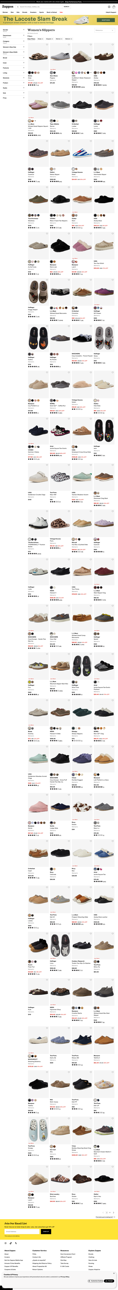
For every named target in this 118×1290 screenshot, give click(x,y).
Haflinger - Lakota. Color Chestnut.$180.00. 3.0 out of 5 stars (38, 907)
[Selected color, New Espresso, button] (95, 72)
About (6, 1254)
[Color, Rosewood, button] (32, 261)
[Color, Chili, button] (101, 120)
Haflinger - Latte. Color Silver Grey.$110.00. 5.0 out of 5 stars (38, 579)
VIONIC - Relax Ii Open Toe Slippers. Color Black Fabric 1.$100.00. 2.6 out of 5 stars (60, 207)
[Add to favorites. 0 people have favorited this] (47, 44)
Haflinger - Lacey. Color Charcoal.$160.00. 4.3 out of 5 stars (104, 113)
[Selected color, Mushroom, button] (29, 400)
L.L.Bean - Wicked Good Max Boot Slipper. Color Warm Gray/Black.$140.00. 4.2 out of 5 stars (104, 1000)
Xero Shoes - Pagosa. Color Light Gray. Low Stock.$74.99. (60, 65)
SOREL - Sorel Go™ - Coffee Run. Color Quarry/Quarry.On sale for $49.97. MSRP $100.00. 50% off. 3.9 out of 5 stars (60, 392)
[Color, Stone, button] (54, 822)
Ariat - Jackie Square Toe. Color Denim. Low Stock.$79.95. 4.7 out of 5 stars (104, 861)
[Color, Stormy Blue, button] (79, 72)
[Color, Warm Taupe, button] (79, 728)
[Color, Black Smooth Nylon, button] (54, 728)
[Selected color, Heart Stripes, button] (73, 169)
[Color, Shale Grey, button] (98, 587)
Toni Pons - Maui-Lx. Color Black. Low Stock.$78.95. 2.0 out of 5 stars (104, 814)
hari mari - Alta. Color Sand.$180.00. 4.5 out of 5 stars (60, 1139)
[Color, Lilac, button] (101, 307)
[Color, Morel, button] (44, 822)
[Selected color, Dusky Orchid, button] (73, 261)
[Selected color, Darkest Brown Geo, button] (95, 1146)
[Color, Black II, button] (104, 72)
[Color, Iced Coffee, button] (38, 400)
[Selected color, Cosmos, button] (73, 774)
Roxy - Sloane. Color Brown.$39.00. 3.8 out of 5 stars (82, 1186)
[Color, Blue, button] (38, 215)
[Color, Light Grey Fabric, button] (38, 446)
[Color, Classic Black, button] (98, 1146)
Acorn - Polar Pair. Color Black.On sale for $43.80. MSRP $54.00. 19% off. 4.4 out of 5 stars (38, 953)
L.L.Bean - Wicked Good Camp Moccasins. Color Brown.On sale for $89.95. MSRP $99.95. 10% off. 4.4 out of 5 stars (82, 626)
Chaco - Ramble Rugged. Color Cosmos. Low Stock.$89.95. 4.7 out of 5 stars (82, 767)
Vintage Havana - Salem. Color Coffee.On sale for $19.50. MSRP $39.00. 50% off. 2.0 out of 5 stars (82, 392)
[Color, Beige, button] (76, 120)
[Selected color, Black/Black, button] (51, 261)
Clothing (91, 1257)
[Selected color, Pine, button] (73, 728)
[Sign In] (109, 7)
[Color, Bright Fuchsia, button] (76, 72)
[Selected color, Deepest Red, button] (95, 587)
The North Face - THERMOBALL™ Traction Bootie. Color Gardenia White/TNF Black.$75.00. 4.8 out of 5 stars (38, 532)
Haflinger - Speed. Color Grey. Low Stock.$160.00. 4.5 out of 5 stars (104, 626)
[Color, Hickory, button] (41, 822)
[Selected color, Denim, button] (95, 869)
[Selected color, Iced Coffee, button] (95, 774)
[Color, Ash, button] (35, 961)
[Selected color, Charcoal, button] (95, 120)
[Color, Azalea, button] (57, 354)
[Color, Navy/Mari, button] (98, 1100)
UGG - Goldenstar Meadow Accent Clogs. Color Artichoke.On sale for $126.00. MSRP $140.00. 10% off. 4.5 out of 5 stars (38, 767)
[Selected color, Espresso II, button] (73, 72)
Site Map (63, 1260)
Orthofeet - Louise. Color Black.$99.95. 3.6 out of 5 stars (82, 113)
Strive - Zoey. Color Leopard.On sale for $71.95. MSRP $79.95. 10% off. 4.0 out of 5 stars (38, 65)
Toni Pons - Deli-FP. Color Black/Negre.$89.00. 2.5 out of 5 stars (82, 1092)
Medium (67, 39)
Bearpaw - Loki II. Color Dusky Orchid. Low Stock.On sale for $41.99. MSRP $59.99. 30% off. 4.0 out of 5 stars (82, 253)
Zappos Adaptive (94, 1269)
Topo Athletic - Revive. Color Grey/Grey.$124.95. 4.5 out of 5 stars (60, 113)
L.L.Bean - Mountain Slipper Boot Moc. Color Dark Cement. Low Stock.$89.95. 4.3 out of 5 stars (60, 674)
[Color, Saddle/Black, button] (98, 1007)
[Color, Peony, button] (35, 400)
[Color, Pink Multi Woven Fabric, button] (63, 215)
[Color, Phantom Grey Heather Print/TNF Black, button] (35, 539)
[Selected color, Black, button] (73, 120)
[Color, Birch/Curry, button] (54, 587)
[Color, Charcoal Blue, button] (54, 307)
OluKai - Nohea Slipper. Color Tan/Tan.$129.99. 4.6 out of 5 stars (60, 161)
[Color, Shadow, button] (98, 169)
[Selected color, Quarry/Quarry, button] (51, 400)
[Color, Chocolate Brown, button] (66, 307)
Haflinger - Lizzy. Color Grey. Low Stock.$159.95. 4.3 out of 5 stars (60, 953)
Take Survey (64, 1263)
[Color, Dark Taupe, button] (54, 774)
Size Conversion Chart (67, 1254)
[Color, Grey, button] (35, 215)
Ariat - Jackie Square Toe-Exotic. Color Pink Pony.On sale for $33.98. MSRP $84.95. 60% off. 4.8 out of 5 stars (60, 438)
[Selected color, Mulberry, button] (95, 307)
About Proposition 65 (39, 1266)
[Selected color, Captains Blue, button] (29, 354)
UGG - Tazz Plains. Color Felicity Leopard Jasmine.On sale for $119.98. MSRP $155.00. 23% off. (82, 579)
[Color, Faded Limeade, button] (76, 774)
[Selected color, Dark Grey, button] (51, 633)
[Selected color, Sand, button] (51, 1146)
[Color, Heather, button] (35, 72)
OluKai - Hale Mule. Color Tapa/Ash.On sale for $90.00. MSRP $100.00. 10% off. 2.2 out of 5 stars (104, 392)
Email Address (11, 1231)
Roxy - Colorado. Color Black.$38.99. (60, 861)
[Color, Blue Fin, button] (76, 1007)
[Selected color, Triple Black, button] (51, 587)
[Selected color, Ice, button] (29, 1056)
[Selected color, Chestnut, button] (73, 446)
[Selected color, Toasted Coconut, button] (95, 493)
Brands (90, 1254)
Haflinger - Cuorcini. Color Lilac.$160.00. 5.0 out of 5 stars (104, 532)
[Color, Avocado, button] (35, 261)
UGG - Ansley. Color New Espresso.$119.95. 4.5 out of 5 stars (104, 65)
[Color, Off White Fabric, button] (60, 215)
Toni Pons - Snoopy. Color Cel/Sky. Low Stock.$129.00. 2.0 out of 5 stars (38, 1139)
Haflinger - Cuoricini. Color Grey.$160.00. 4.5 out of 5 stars (38, 161)
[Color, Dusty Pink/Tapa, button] (98, 400)
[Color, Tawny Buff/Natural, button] (57, 400)
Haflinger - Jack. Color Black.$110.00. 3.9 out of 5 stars (104, 438)
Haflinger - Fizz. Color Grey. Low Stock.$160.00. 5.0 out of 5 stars (38, 674)
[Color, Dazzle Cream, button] (98, 682)
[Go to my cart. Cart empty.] (114, 7)
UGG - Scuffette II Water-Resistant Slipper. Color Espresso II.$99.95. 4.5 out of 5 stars (82, 65)
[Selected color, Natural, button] (29, 261)
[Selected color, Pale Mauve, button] (29, 120)
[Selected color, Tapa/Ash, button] (95, 400)
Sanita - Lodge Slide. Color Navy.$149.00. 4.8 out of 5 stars (60, 814)
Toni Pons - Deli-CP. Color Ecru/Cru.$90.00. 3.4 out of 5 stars (104, 1092)
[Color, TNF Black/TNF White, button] (32, 539)
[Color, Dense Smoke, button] (76, 446)
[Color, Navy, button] (32, 169)
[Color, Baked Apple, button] (76, 261)
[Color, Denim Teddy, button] (76, 169)
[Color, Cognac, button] (35, 1056)
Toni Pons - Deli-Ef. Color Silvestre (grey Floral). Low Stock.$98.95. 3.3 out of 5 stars (60, 907)
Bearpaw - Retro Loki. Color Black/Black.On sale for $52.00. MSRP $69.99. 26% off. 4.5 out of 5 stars (60, 253)
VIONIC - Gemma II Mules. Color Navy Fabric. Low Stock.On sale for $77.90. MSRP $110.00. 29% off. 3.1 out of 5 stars (38, 438)
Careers (7, 1257)
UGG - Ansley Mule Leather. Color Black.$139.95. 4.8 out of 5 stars (104, 907)
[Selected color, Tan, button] (73, 539)
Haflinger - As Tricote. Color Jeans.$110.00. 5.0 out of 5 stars (60, 346)
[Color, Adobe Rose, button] (76, 539)
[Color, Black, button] (32, 72)
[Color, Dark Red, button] (57, 307)
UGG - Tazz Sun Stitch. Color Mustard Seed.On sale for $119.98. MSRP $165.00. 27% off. (104, 253)
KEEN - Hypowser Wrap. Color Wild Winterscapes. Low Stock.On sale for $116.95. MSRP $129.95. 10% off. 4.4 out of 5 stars (60, 1000)
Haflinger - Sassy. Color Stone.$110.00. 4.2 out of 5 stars (104, 346)
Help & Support (111, 12)
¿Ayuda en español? (39, 1260)
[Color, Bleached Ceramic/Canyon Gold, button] (104, 728)
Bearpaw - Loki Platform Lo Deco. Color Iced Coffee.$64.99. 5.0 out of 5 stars (104, 767)
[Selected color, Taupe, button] (29, 633)
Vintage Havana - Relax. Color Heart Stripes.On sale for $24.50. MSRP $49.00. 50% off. (82, 161)
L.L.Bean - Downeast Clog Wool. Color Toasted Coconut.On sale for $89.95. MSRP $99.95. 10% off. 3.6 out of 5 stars (104, 485)
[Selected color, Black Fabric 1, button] (51, 215)
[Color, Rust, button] (54, 354)
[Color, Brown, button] (32, 120)
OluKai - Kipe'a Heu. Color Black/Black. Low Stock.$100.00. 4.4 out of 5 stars (104, 1186)
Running (91, 1263)
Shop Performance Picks (73, 2)
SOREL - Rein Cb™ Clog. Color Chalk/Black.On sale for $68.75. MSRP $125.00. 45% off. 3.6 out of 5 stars (104, 720)
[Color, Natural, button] (63, 307)
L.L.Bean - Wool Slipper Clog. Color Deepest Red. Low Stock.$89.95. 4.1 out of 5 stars (104, 579)
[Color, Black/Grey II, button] (88, 72)
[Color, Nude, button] (38, 72)
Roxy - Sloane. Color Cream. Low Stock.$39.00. (82, 814)
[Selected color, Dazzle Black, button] (95, 682)
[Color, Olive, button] (57, 774)
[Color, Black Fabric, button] (54, 215)
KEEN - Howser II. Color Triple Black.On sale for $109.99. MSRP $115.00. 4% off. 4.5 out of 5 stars (60, 579)
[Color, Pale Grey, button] (54, 169)
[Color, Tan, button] (98, 493)
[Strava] (16, 1243)
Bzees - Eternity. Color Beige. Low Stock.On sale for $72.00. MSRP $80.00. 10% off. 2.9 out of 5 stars (38, 720)
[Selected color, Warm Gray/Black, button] (95, 1007)
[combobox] (38, 7)
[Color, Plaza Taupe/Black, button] (57, 728)
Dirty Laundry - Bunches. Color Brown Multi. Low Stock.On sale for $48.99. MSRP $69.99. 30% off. (60, 1186)
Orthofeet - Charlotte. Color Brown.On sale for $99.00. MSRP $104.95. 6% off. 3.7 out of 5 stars (82, 299)
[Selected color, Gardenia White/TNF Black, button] (29, 539)
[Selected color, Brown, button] (73, 307)
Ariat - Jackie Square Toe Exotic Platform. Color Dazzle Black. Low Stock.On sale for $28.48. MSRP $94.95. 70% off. (104, 674)
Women (58, 39)
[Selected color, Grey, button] (29, 169)
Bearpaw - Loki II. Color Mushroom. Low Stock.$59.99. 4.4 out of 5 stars (38, 1186)
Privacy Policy (65, 1277)
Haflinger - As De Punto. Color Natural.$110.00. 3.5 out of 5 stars (38, 253)
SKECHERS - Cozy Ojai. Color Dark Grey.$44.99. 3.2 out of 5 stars (60, 626)
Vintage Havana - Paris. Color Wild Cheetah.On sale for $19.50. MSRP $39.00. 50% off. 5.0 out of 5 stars (60, 532)
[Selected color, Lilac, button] (95, 539)
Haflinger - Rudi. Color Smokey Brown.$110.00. (38, 1000)
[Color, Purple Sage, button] (38, 822)
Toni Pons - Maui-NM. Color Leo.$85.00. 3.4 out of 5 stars (60, 485)
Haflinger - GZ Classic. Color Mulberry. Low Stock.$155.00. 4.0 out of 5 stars (104, 299)
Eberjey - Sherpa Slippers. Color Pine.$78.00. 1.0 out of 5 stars (82, 720)
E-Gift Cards (64, 1266)
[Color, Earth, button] (98, 633)
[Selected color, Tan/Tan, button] (51, 169)
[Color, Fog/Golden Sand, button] (76, 215)
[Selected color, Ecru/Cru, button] (95, 1100)
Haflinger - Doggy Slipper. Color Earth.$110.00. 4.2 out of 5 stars (38, 299)
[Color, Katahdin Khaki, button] (101, 169)
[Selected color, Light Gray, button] (51, 72)
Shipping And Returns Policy (42, 1263)
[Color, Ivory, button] (76, 728)
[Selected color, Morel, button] (73, 1007)
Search (66, 6)
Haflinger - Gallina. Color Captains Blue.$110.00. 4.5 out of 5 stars (38, 346)
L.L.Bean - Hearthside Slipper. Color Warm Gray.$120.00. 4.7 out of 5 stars (104, 161)
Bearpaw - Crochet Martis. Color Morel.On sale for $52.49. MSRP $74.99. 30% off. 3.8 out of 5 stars (82, 1000)
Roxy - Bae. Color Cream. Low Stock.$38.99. (82, 861)
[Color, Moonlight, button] (98, 215)
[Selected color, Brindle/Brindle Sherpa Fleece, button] (51, 728)
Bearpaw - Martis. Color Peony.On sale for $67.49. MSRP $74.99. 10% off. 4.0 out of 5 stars (38, 814)
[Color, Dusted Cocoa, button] (104, 215)
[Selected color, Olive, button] (29, 215)
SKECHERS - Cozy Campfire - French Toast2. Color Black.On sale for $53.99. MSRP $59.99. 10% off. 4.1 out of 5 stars (82, 346)
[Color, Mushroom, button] (35, 1100)
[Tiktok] (11, 1243)
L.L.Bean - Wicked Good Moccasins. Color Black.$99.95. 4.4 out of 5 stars (60, 299)
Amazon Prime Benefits (12, 1263)
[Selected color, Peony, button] (29, 822)
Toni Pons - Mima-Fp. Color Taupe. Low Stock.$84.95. (104, 953)
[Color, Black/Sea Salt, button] (54, 400)
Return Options (37, 1269)
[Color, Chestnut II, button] (85, 72)
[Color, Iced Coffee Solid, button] (54, 261)
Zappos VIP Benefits (11, 1266)
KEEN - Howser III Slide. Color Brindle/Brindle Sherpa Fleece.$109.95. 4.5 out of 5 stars (60, 720)
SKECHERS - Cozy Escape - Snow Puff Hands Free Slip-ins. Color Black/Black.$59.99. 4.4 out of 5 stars (60, 767)
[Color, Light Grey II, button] (98, 72)
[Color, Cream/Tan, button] (57, 120)
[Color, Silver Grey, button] (98, 120)
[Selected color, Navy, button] (51, 822)
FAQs (34, 1254)
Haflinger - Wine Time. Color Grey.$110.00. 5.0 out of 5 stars (82, 674)
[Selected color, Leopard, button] (29, 72)
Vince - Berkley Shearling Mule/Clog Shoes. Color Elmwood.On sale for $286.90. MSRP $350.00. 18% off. (82, 1139)
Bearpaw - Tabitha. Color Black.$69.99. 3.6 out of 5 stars (38, 1092)
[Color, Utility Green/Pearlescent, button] (98, 728)
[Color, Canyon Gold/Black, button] (101, 728)
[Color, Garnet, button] (32, 961)
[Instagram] (6, 1243)
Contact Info (36, 1257)
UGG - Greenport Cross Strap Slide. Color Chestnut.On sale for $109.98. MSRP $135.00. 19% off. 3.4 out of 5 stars (82, 438)
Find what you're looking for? (104, 1217)
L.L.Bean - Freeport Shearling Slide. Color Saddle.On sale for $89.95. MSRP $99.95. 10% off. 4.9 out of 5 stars (82, 907)
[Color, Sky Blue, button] (98, 307)
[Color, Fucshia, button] (98, 539)
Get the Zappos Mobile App (13, 1260)
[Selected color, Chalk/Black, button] (95, 728)
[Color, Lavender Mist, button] (32, 1100)
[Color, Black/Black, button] (54, 120)
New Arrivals (92, 1260)
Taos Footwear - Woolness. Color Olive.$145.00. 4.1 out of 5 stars (38, 207)
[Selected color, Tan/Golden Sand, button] (73, 215)
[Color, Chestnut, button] (101, 215)
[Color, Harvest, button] (79, 774)
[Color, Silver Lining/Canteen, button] (60, 728)
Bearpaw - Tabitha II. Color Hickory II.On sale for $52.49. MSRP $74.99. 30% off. (104, 1046)
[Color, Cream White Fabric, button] (57, 215)
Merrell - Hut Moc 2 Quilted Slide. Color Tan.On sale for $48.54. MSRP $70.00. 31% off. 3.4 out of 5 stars (82, 532)
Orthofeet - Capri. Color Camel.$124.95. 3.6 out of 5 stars (38, 861)
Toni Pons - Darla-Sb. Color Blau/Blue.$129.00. (60, 1046)
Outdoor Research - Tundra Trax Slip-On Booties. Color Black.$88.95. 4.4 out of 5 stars (82, 953)
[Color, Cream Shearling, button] (35, 446)
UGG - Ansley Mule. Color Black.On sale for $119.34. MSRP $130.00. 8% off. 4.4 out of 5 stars (104, 207)
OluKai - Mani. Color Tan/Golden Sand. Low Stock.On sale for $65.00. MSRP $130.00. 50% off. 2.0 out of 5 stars (82, 207)
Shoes (39, 39)
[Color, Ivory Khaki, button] (82, 774)
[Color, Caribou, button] (82, 72)
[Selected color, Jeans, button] (51, 354)
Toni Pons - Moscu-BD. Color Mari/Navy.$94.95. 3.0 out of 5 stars (82, 1046)
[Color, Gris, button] (98, 822)
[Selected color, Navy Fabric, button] (29, 446)
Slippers (48, 39)
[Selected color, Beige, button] (29, 728)
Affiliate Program (66, 1257)
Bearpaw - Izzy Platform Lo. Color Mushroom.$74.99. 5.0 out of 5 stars (38, 392)
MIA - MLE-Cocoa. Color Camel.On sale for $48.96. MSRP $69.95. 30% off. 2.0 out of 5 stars (60, 1092)
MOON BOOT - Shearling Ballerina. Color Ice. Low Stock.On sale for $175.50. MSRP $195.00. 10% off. (38, 1046)
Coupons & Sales (10, 1269)
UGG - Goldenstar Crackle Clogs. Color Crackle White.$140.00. (38, 485)
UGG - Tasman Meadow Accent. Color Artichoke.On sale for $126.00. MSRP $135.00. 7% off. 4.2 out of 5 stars (82, 485)
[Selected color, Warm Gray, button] (95, 169)
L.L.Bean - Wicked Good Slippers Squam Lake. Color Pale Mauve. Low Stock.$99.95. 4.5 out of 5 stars (38, 113)
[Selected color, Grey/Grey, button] (51, 120)
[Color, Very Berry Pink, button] (101, 869)
